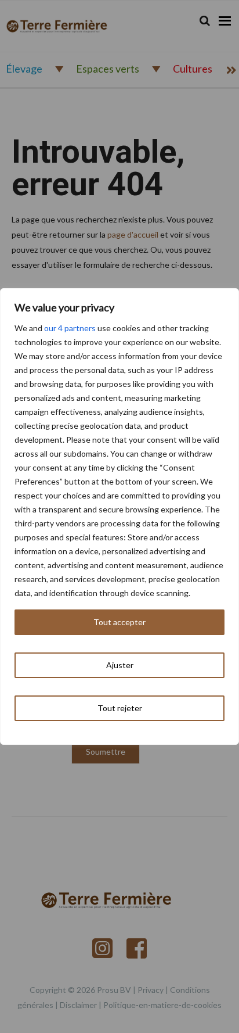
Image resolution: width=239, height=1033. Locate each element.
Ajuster (119, 665)
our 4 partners (70, 328)
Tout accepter (119, 622)
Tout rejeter (119, 708)
